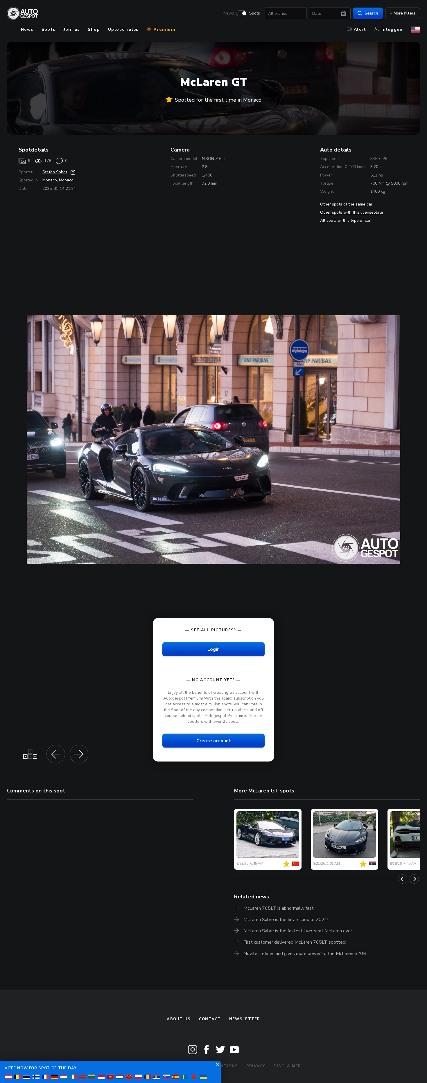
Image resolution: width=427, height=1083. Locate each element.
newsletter (244, 1019)
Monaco (49, 180)
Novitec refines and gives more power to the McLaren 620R (304, 953)
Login (213, 649)
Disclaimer (287, 1066)
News (228, 13)
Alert (360, 29)
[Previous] (402, 879)
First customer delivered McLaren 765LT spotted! (294, 942)
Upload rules (123, 29)
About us (179, 1019)
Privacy (255, 1066)
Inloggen (392, 29)
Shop (94, 29)
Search (371, 13)
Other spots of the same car (346, 204)
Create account (213, 741)
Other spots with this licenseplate (351, 212)
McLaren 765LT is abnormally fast (278, 908)
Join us (72, 29)
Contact (210, 1019)
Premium (163, 29)
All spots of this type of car (345, 220)
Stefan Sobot (54, 172)
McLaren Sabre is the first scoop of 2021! (285, 919)
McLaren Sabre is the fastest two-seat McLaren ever (297, 931)
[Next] (414, 879)
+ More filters (402, 13)
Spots (254, 13)
